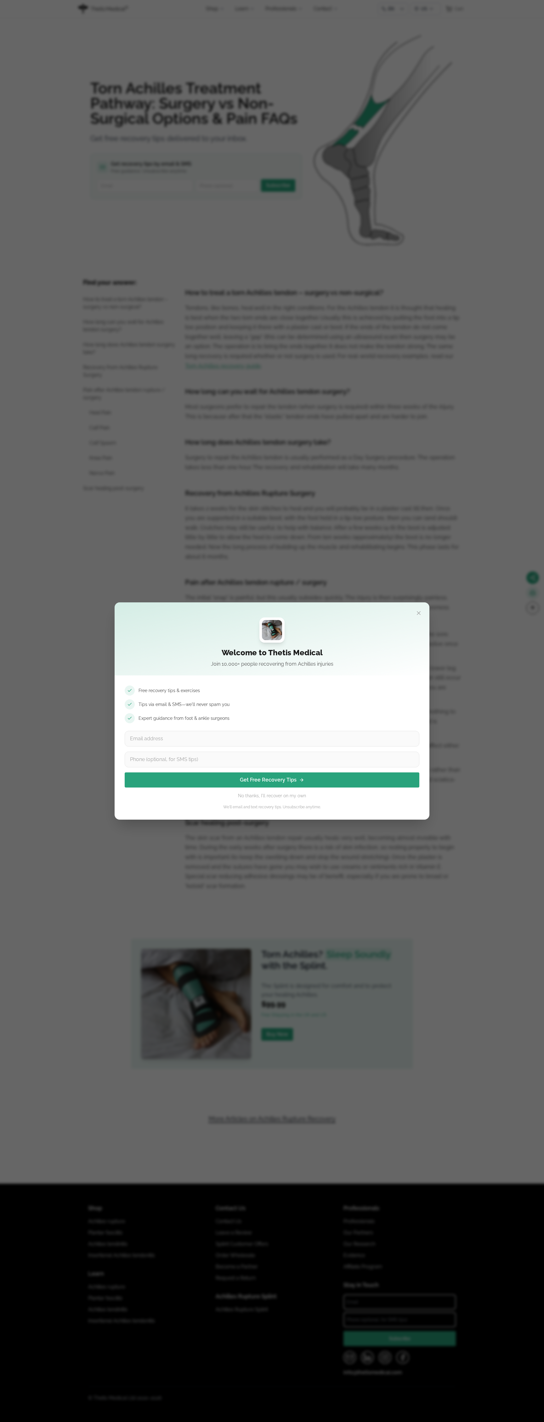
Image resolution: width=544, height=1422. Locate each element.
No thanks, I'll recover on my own (272, 795)
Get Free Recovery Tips (268, 780)
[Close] (418, 613)
